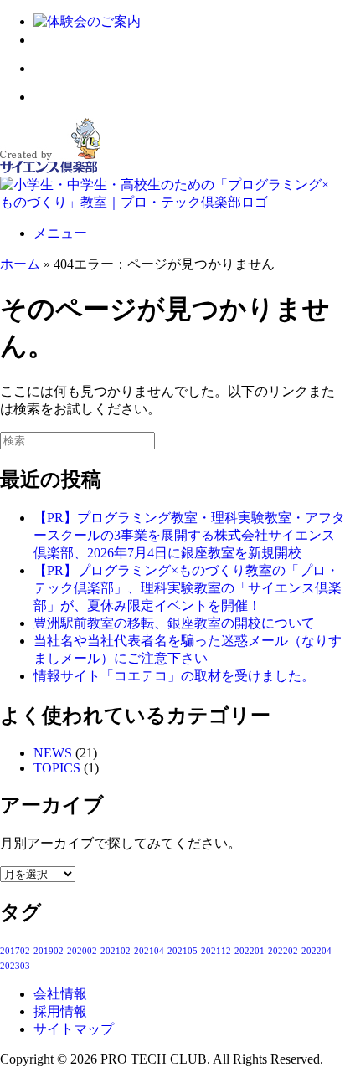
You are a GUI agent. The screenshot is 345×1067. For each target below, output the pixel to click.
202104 (149, 951)
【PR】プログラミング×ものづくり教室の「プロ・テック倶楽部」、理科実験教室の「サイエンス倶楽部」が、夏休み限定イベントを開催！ (187, 588)
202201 (249, 951)
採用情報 (60, 1011)
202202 (283, 951)
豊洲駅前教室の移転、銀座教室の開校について (174, 623)
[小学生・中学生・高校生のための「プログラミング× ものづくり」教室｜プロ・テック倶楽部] (172, 202)
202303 (15, 966)
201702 (15, 951)
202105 (182, 951)
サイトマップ (73, 1029)
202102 (115, 951)
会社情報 (60, 994)
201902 (48, 951)
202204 (316, 951)
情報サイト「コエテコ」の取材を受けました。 (174, 676)
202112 (216, 951)
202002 (82, 951)
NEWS (52, 753)
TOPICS (56, 768)
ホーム (20, 264)
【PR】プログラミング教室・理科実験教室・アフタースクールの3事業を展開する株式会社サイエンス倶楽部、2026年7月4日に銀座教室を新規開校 (189, 535)
